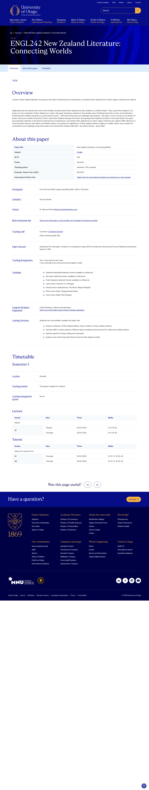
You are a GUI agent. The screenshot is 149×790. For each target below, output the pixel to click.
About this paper (30, 68)
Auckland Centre (67, 546)
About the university (99, 515)
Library (129, 2)
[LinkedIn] (118, 580)
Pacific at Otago (38, 560)
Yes (87, 485)
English (79, 152)
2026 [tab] (14, 80)
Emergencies (123, 519)
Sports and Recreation (98, 553)
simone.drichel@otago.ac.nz (66, 209)
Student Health (123, 526)
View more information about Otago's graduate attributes (62, 310)
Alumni (121, 2)
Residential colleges (96, 519)
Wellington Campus (67, 557)
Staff (113, 2)
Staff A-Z (121, 546)
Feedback (30, 595)
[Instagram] (131, 580)
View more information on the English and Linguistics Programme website (69, 220)
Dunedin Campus (67, 553)
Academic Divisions (70, 515)
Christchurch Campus (69, 550)
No (97, 485)
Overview (14, 68)
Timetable (46, 68)
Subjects (35, 519)
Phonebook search (125, 550)
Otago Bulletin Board (97, 557)
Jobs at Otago (94, 530)
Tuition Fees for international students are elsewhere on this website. (104, 177)
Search (22, 595)
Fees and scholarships (40, 523)
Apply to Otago (38, 530)
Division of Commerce (69, 519)
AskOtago (133, 499)
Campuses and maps (70, 542)
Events (91, 550)
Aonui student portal (40, 546)
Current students (103, 2)
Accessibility (82, 595)
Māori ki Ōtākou (38, 557)
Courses (18, 33)
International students (40, 564)
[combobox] (118, 10)
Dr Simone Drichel (55, 231)
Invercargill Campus (68, 560)
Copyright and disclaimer (59, 595)
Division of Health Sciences (71, 523)
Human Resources (125, 523)
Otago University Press (98, 523)
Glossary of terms (43, 595)
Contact (138, 2)
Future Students (40, 515)
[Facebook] (125, 580)
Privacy (73, 595)
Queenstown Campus (69, 564)
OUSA (91, 533)
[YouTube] (138, 580)
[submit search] (138, 10)
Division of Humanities (69, 526)
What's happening (98, 542)
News (91, 546)
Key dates (36, 526)
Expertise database (125, 553)
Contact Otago (125, 542)
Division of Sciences (68, 530)
